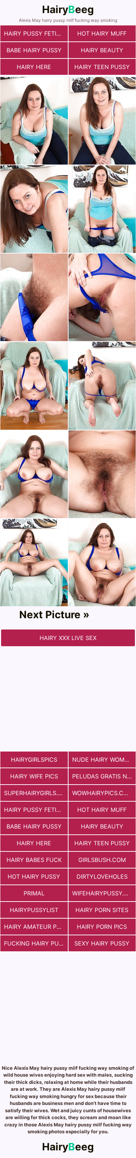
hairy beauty (102, 50)
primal (34, 893)
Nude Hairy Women (102, 759)
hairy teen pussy (102, 66)
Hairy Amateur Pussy (36, 926)
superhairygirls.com (36, 793)
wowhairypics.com (102, 793)
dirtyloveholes (102, 876)
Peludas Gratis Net (103, 776)
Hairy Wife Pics (34, 776)
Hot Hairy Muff (102, 33)
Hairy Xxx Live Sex (68, 637)
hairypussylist (34, 910)
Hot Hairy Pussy (34, 876)
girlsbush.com (102, 859)
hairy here (34, 66)
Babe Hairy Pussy (34, 50)
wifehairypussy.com (104, 893)
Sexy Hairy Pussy (101, 943)
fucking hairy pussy (36, 943)
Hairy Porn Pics (102, 926)
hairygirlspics (34, 759)
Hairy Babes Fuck (34, 859)
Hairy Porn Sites (101, 910)
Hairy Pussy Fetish (34, 33)
